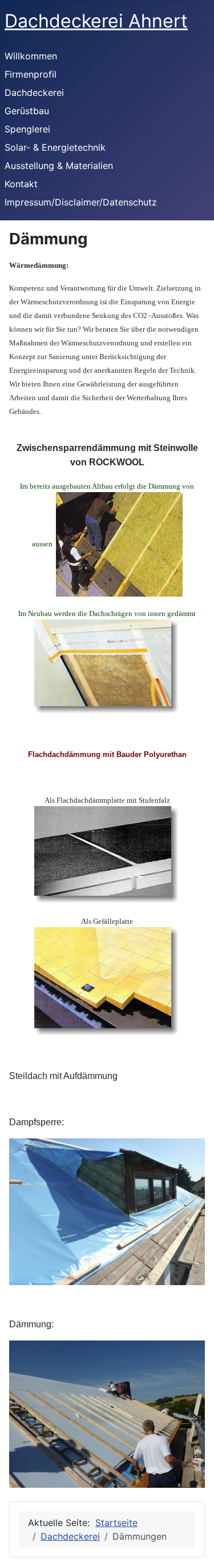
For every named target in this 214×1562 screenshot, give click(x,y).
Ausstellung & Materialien (59, 165)
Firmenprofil (30, 74)
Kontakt (21, 184)
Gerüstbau (27, 110)
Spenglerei (27, 129)
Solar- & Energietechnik (55, 147)
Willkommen (31, 56)
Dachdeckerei (34, 92)
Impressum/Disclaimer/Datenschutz (81, 202)
